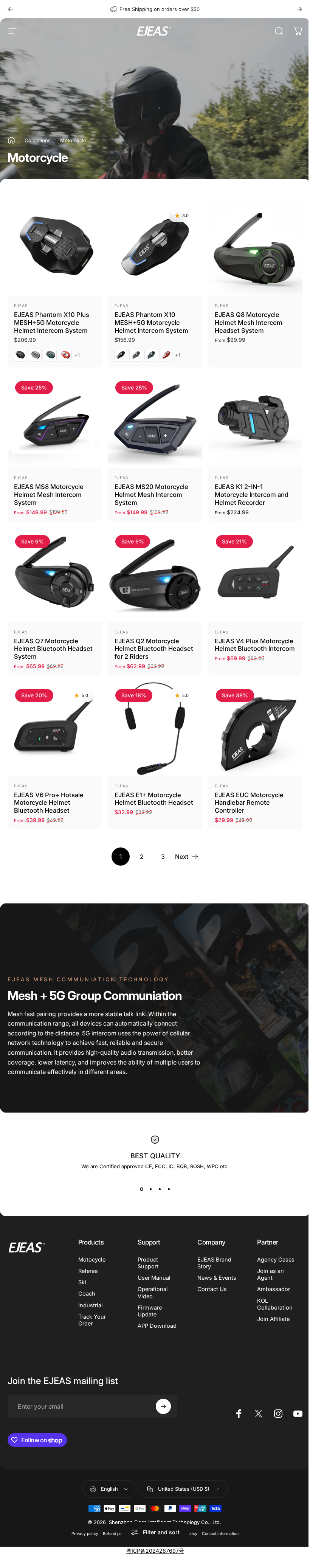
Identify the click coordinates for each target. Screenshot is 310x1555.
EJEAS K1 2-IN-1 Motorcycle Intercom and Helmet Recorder (251, 494)
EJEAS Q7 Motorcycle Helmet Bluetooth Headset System (53, 648)
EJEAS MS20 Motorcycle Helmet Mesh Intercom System (151, 494)
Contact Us (209, 1289)
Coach (86, 1293)
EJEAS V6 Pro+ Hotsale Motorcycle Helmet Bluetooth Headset (49, 802)
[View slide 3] (156, 1188)
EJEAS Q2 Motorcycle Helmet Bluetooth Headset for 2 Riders (154, 648)
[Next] (299, 9)
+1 (77, 355)
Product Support (146, 1263)
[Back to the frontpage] (11, 140)
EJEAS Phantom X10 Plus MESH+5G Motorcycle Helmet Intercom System (51, 322)
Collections (38, 140)
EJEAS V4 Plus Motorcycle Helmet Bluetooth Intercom (255, 645)
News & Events (214, 1277)
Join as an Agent (266, 1274)
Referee (88, 1271)
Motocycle (91, 1259)
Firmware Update (148, 1311)
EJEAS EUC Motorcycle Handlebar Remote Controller (249, 802)
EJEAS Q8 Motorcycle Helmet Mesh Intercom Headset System (248, 322)
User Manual (152, 1277)
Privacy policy (82, 1533)
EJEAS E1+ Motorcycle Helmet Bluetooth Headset (154, 799)
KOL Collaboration (270, 1304)
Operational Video (151, 1292)
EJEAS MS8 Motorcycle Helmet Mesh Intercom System (49, 494)
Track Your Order (92, 1320)
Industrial (90, 1305)
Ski (82, 1282)
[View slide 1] (138, 1188)
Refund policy (113, 1533)
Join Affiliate (269, 1319)
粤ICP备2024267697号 (152, 1550)
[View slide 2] (147, 1188)
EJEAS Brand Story (212, 1263)
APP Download (155, 1325)
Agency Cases (271, 1259)
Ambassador (269, 1289)
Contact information (217, 1533)
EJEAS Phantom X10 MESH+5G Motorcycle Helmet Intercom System (151, 322)
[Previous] (10, 9)
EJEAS (21, 305)
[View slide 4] (165, 1188)
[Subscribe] (161, 1406)
